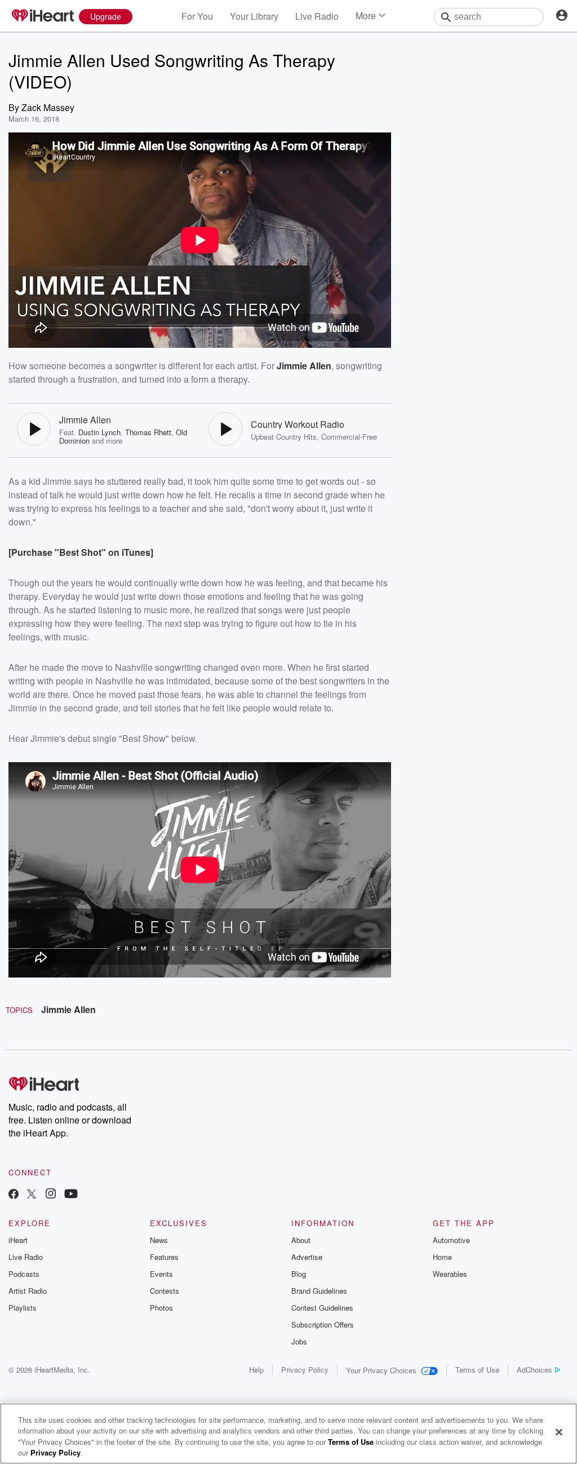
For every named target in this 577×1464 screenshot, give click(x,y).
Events (161, 1273)
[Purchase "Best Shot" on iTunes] (80, 552)
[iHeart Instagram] (51, 1194)
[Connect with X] (31, 1194)
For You (197, 16)
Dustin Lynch (99, 432)
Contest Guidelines (322, 1307)
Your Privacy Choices (381, 1370)
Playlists (22, 1307)
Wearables (450, 1273)
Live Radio (317, 16)
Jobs (299, 1341)
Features (164, 1256)
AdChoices (534, 1369)
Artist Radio (27, 1290)
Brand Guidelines (319, 1290)
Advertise (306, 1256)
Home (442, 1256)
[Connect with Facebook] (13, 1194)
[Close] (559, 1431)
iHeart (18, 1240)
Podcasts (23, 1273)
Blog (298, 1273)
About (300, 1240)
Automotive (451, 1240)
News (159, 1240)
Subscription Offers (322, 1324)
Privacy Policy (305, 1369)
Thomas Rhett (148, 432)
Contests (164, 1290)
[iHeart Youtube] (71, 1194)
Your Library (254, 16)
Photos (161, 1307)
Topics (19, 1010)
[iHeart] (42, 16)
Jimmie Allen (68, 1009)
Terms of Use (477, 1369)
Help (256, 1369)
